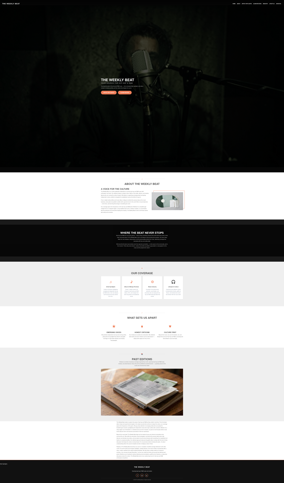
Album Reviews (257, 3)
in (146, 475)
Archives (278, 3)
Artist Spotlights (247, 3)
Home (234, 3)
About (238, 3)
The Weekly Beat (11, 3)
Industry (265, 3)
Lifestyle (272, 3)
